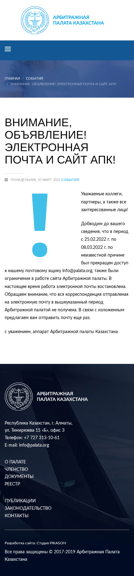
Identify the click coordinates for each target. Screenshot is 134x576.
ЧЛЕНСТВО (16, 469)
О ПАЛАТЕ (15, 462)
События (34, 78)
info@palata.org (34, 445)
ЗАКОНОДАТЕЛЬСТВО (28, 508)
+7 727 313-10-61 (42, 438)
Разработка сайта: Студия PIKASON (35, 543)
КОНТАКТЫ (17, 516)
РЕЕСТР (12, 484)
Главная (12, 78)
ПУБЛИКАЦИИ (20, 501)
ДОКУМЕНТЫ (19, 477)
